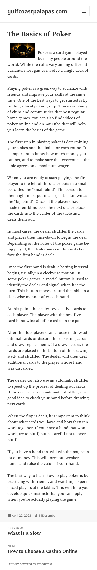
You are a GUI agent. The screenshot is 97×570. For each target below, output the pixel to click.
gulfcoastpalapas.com (37, 11)
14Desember (48, 515)
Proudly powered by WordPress (29, 564)
